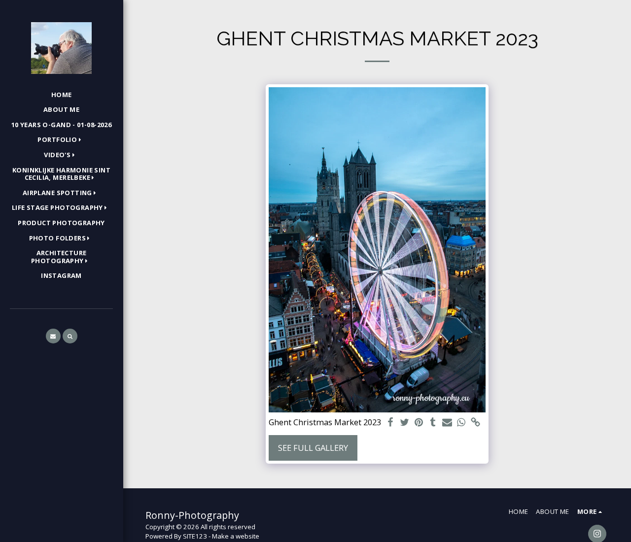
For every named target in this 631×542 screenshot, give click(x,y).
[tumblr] (433, 422)
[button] (61, 140)
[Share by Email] (447, 422)
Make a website (235, 536)
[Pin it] (419, 422)
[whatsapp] (461, 422)
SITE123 (195, 536)
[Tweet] (404, 422)
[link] (476, 422)
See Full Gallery (313, 447)
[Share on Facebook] (390, 422)
